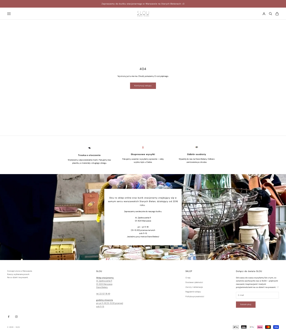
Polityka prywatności (194, 296)
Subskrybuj (245, 304)
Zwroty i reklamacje (194, 287)
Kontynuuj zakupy (143, 85)
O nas (188, 277)
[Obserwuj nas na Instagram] (16, 316)
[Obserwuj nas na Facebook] (8, 316)
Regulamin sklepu (193, 291)
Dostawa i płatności (194, 282)
